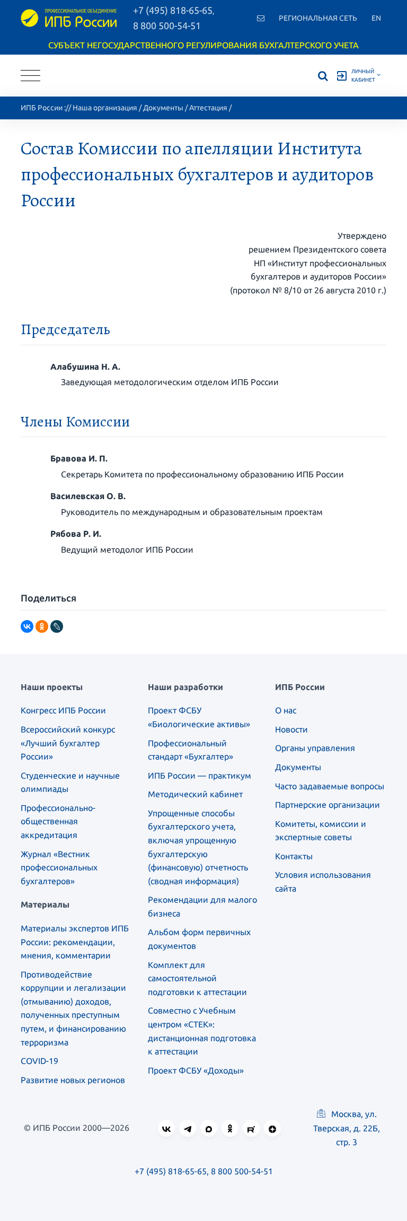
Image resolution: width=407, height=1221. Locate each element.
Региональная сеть (318, 18)
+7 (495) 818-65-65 (171, 1171)
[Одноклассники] (42, 626)
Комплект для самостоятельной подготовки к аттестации (197, 978)
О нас (285, 710)
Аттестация (208, 107)
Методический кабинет (195, 794)
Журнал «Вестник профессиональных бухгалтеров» (59, 867)
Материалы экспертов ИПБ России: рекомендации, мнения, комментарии (75, 941)
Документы (163, 107)
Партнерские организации (327, 804)
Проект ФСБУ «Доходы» (196, 1070)
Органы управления (315, 748)
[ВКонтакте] (27, 626)
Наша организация (105, 107)
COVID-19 (39, 1061)
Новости (291, 729)
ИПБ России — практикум (199, 775)
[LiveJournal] (56, 626)
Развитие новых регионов (73, 1080)
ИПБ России (42, 107)
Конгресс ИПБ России (63, 710)
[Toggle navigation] (30, 75)
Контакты (294, 856)
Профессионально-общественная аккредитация (58, 821)
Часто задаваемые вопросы (329, 786)
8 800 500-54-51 (167, 25)
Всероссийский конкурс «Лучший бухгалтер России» (68, 743)
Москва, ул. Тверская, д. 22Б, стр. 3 (346, 1127)
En (376, 18)
